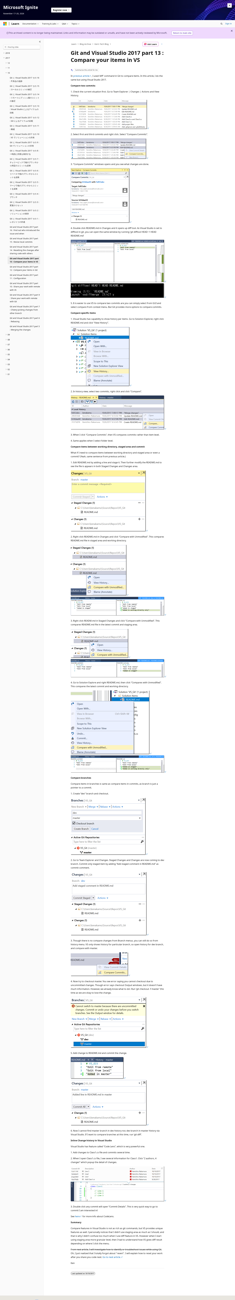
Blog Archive (85, 44)
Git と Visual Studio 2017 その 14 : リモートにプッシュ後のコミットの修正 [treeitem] (24, 97)
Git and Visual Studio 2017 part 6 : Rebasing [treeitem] (25, 320)
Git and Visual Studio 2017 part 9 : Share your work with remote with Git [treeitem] (25, 298)
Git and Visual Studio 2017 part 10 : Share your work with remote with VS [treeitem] (25, 286)
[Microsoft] (5, 24)
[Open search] (221, 23)
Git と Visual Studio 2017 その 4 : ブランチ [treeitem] (24, 195)
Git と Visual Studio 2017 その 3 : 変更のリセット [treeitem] (24, 204)
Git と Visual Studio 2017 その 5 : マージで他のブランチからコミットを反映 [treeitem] (24, 185)
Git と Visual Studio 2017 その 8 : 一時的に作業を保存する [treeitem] (24, 152)
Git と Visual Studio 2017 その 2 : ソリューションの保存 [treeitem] (24, 212)
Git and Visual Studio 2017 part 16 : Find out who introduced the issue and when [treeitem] (25, 230)
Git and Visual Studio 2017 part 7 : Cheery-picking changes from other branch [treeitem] (25, 309)
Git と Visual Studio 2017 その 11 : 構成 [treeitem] (24, 127)
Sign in (228, 23)
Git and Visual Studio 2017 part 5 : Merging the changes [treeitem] (25, 328)
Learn (73, 44)
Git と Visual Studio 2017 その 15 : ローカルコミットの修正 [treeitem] (24, 88)
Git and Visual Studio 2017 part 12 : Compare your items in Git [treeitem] (24, 268)
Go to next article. (112, 1257)
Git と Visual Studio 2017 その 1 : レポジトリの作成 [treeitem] (24, 220)
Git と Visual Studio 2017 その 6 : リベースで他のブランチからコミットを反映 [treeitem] (24, 174)
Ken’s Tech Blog (102, 44)
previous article (81, 75)
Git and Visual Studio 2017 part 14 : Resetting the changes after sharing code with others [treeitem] (24, 250)
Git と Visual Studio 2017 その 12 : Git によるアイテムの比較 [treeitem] (24, 119)
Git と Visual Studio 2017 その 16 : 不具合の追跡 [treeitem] (24, 79)
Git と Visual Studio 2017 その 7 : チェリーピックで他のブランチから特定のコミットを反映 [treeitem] (24, 162)
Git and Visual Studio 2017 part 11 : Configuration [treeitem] (24, 277)
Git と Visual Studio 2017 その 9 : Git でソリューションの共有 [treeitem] (24, 144)
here (77, 1216)
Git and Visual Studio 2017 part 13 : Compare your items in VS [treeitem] (24, 260)
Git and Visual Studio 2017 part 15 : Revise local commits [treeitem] (24, 240)
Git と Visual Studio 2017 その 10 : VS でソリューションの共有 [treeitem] (24, 136)
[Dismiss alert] (229, 5)
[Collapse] (40, 42)
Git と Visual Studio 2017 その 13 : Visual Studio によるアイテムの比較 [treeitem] (24, 109)
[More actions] (162, 44)
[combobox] (21, 47)
